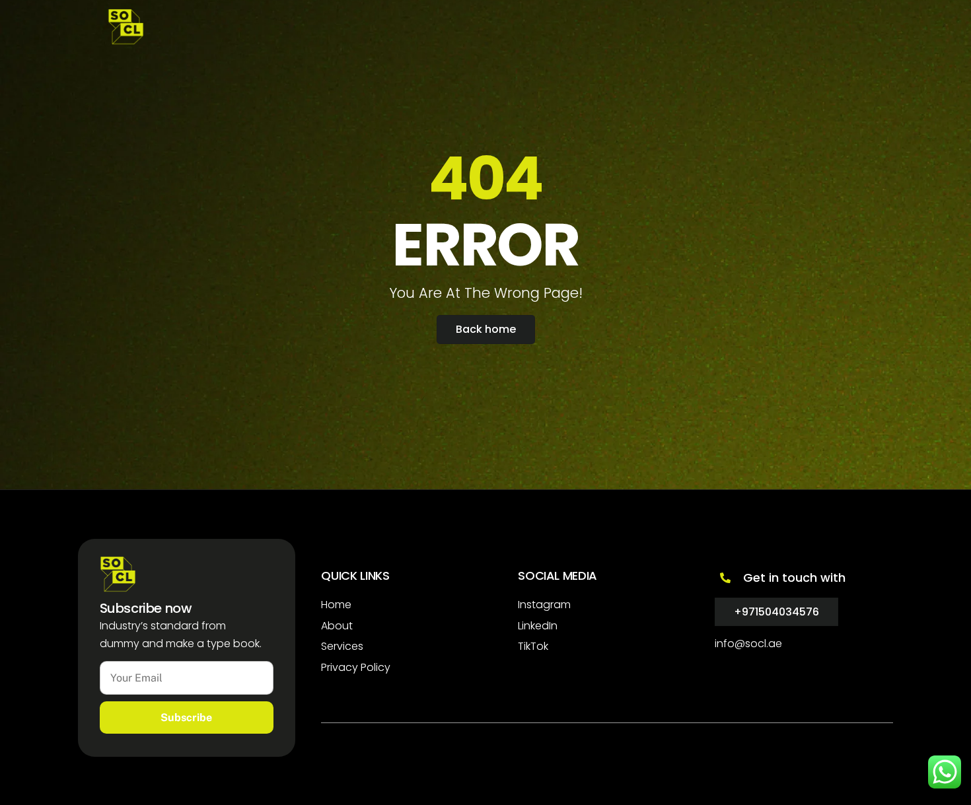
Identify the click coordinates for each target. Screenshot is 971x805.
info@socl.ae (748, 643)
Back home (486, 329)
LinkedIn (537, 625)
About (337, 625)
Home (336, 604)
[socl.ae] (126, 39)
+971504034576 (776, 611)
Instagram (544, 604)
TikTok (533, 646)
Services (342, 646)
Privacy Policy (355, 667)
